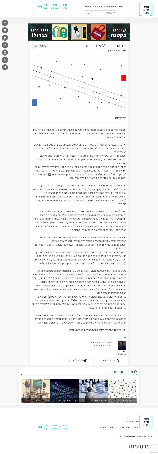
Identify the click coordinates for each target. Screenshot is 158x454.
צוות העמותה (55, 6)
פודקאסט (99, 6)
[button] (88, 13)
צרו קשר (45, 6)
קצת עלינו (65, 6)
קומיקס (88, 6)
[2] (49, 297)
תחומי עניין (111, 6)
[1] (49, 174)
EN (39, 6)
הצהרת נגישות (133, 421)
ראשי (120, 6)
